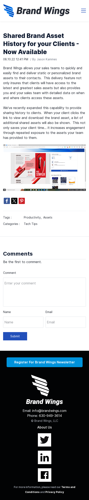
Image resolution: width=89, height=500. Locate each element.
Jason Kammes (47, 59)
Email (49, 312)
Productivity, (33, 217)
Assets (47, 217)
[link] (44, 147)
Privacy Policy (54, 492)
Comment (9, 272)
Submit (15, 336)
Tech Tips (30, 224)
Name (7, 312)
